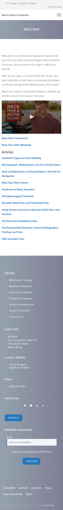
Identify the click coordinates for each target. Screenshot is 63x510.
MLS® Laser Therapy (20, 280)
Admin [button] (29, 494)
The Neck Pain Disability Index (19, 221)
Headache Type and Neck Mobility (21, 158)
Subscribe (31, 461)
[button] (31, 117)
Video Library (15, 347)
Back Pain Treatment (20, 286)
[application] (31, 117)
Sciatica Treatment (19, 310)
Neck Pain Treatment (20, 292)
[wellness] (37, 405)
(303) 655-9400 (54, 7)
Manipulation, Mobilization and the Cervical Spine (31, 164)
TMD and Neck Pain (13, 239)
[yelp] (19, 405)
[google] (6, 405)
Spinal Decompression (21, 304)
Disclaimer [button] (36, 487)
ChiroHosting (48, 505)
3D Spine (12, 336)
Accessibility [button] (9, 487)
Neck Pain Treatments (15, 138)
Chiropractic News (18, 343)
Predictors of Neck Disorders (18, 189)
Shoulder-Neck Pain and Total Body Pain (25, 203)
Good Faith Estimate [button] (13, 494)
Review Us (13, 417)
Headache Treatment (21, 298)
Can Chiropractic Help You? (23, 340)
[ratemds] (31, 405)
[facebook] (12, 405)
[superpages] (43, 405)
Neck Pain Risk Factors (15, 182)
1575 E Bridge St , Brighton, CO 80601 (20, 3)
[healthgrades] (25, 405)
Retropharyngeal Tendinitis (18, 196)
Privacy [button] (48, 487)
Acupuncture (16, 316)
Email (10, 437)
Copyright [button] (23, 487)
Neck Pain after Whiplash (16, 145)
